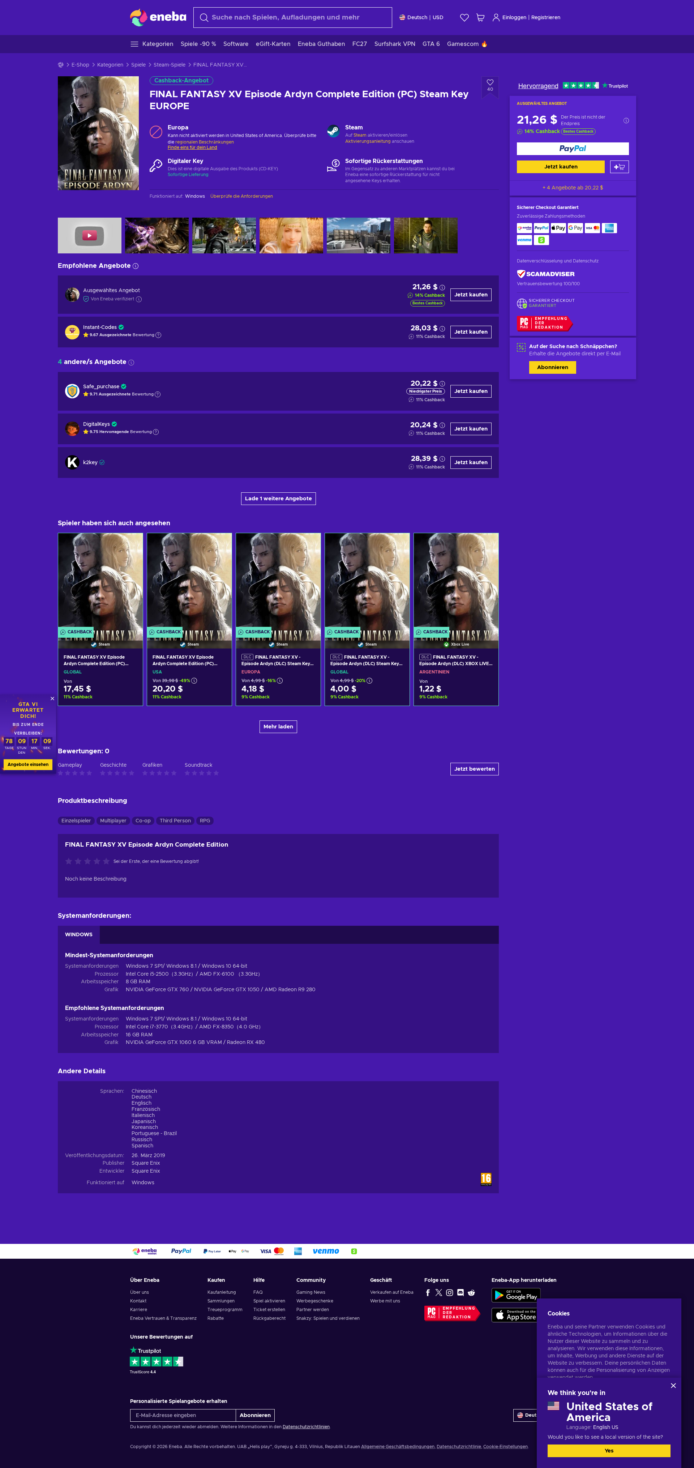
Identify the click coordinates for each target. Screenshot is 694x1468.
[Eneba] (158, 17)
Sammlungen (221, 1301)
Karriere (138, 1309)
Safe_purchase (101, 386)
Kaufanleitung (221, 1292)
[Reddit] (471, 1292)
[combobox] (292, 17)
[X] (438, 1292)
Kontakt (138, 1301)
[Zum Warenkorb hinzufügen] (619, 167)
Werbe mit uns (385, 1301)
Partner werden (312, 1309)
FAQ (258, 1292)
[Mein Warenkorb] (480, 17)
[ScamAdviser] (546, 274)
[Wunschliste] (464, 17)
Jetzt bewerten (474, 769)
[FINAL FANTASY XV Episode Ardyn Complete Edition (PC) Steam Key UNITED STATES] (189, 581)
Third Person (175, 820)
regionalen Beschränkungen (204, 142)
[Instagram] (449, 1292)
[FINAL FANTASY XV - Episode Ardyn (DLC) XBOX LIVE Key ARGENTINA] (456, 581)
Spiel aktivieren (269, 1301)
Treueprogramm (225, 1309)
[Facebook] (428, 1292)
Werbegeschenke (314, 1301)
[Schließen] (673, 1386)
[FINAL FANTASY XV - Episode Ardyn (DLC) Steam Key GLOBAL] (367, 581)
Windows (143, 1182)
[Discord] (460, 1292)
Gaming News (310, 1292)
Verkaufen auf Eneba (392, 1292)
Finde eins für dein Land (192, 147)
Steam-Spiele (169, 65)
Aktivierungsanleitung (368, 141)
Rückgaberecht (269, 1318)
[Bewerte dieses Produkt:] (89, 861)
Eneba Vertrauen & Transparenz (163, 1318)
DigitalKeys (96, 424)
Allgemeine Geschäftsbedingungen (397, 1447)
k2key (90, 462)
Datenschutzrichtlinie (459, 1447)
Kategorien (110, 65)
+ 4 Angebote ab (573, 188)
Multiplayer (113, 820)
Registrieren (545, 17)
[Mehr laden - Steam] (333, 132)
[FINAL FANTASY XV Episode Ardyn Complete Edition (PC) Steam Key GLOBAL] (100, 581)
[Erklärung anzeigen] (158, 335)
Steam (360, 135)
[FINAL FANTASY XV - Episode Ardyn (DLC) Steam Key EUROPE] (278, 581)
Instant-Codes (100, 327)
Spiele (138, 65)
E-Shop (80, 65)
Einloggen (514, 17)
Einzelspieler (76, 820)
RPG (205, 820)
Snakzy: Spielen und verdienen (328, 1318)
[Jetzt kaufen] (573, 148)
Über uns (139, 1292)
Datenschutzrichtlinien (306, 1427)
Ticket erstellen (269, 1309)
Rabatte (215, 1318)
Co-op (143, 820)
